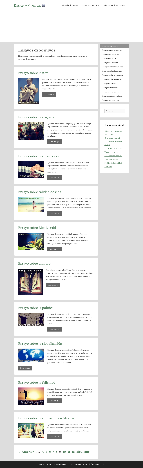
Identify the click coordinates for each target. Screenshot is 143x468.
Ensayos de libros (109, 58)
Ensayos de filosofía (110, 63)
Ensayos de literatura (110, 54)
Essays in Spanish (111, 159)
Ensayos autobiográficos (112, 96)
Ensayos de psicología (111, 92)
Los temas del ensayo (113, 156)
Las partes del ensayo (113, 148)
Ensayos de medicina (110, 100)
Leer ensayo (49, 94)
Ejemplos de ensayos (70, 5)
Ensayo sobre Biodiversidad (39, 228)
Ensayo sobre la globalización (40, 344)
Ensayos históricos (109, 83)
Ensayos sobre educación (112, 79)
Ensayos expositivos (110, 46)
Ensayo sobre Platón (33, 73)
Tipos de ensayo (111, 152)
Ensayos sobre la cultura (112, 71)
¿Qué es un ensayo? (112, 138)
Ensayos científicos (110, 88)
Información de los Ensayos (114, 5)
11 (69, 451)
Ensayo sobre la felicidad (36, 382)
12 (73, 451)
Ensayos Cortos (52, 464)
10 (64, 451)
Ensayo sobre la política (35, 308)
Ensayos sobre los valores (112, 67)
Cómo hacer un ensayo (90, 5)
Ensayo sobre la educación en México (46, 418)
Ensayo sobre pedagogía (36, 117)
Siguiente (84, 451)
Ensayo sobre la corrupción (38, 156)
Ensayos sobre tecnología (112, 75)
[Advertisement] (71, 26)
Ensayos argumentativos (112, 50)
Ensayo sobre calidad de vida (39, 192)
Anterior (26, 451)
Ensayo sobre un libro (34, 263)
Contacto (108, 167)
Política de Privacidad (113, 163)
